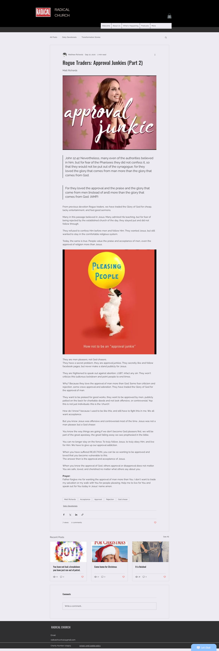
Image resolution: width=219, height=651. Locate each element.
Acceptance (85, 499)
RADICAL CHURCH (60, 627)
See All (166, 537)
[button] (145, 26)
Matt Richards (70, 499)
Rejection (110, 499)
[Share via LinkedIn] (76, 514)
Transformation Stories (91, 37)
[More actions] (154, 54)
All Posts (53, 37)
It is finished (140, 566)
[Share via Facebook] (64, 514)
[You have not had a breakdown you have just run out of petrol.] (68, 551)
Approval (98, 499)
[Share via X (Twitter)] (70, 514)
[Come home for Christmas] (109, 551)
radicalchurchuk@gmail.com (63, 640)
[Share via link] (82, 514)
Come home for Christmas (105, 566)
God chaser (123, 499)
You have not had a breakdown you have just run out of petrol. (66, 568)
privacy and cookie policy (90, 646)
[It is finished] (150, 551)
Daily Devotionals (69, 37)
